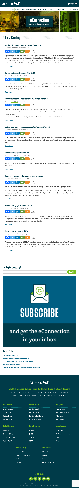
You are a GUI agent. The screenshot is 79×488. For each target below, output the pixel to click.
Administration (47, 447)
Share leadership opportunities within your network (18, 361)
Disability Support (60, 395)
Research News (8, 420)
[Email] (22, 51)
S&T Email (32, 441)
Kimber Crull (14, 48)
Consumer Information (33, 395)
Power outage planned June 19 (18, 205)
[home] (14, 3)
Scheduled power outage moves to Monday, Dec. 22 (27, 127)
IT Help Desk (20, 459)
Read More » (9, 66)
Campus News (7, 413)
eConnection (39, 20)
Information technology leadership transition (16, 358)
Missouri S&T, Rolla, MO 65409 (22, 393)
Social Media (39, 473)
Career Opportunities (10, 437)
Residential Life (34, 404)
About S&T (12, 389)
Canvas (31, 437)
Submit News (61, 9)
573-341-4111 (41, 393)
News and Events (8, 404)
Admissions (20, 389)
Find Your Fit (60, 420)
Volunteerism (60, 416)
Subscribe (75, 9)
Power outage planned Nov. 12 (18, 152)
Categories (51, 9)
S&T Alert (19, 462)
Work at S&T (60, 430)
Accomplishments (31, 9)
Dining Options (34, 413)
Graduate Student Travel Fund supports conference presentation (21, 367)
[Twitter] (12, 51)
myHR (58, 437)
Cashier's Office (8, 434)
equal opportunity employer (45, 483)
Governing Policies (48, 462)
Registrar (6, 430)
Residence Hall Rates (36, 416)
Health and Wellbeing (23, 455)
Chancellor (45, 452)
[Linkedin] (17, 51)
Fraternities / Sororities (63, 413)
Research (44, 389)
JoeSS (31, 434)
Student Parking (8, 441)
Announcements (20, 9)
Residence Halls (34, 409)
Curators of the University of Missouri (38, 485)
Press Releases (47, 459)
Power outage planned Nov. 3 (18, 231)
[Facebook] (7, 51)
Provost (44, 455)
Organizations (60, 409)
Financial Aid (36, 389)
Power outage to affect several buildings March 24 (27, 99)
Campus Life (51, 389)
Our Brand (46, 395)
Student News (42, 9)
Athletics (59, 389)
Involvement (59, 404)
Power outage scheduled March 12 (20, 73)
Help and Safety (21, 447)
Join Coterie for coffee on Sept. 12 (12, 365)
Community (66, 389)
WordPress (55, 485)
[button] (76, 3)
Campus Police (21, 452)
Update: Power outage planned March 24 (23, 45)
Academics (28, 389)
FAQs (69, 9)
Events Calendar (8, 409)
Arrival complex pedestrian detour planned (24, 176)
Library (31, 430)
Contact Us (64, 393)
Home (12, 9)
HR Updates (59, 441)
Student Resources (8, 426)
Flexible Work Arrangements (65, 434)
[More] (27, 51)
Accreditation (17, 395)
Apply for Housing (35, 420)
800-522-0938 (53, 393)
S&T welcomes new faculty (10, 355)
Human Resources (61, 426)
